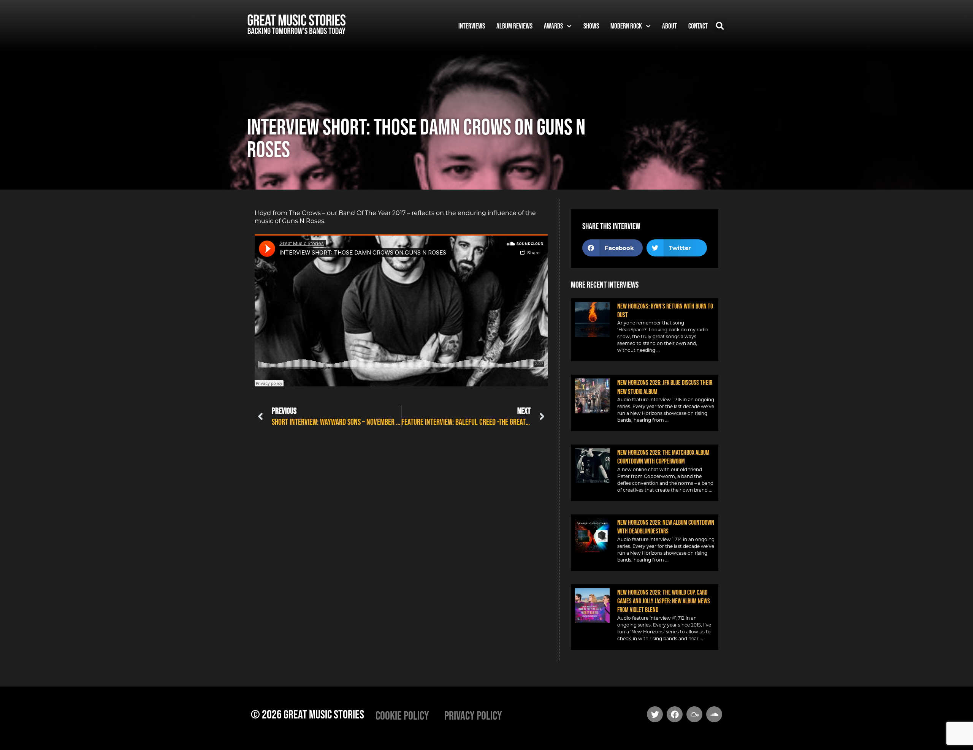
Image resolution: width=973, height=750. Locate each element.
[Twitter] (655, 714)
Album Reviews (514, 26)
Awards (553, 26)
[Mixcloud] (694, 714)
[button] (719, 26)
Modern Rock (626, 26)
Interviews (471, 26)
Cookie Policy (402, 715)
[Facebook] (675, 714)
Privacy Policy (473, 715)
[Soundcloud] (714, 714)
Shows (591, 26)
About (669, 26)
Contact (698, 26)
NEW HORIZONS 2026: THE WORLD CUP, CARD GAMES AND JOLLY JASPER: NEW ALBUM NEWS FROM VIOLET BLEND (663, 601)
